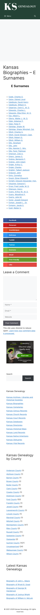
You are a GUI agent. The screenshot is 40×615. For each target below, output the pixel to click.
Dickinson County (13, 496)
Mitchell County (13, 521)
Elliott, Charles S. (16, 132)
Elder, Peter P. (15, 124)
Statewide (10, 539)
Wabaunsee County (14, 550)
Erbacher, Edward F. (17, 184)
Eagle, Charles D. (16, 97)
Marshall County (13, 518)
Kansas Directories (14, 425)
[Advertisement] (20, 40)
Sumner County (13, 543)
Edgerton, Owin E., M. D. (19, 108)
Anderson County (13, 470)
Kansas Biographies (14, 403)
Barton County (12, 478)
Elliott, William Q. (16, 140)
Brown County (12, 481)
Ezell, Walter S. (15, 208)
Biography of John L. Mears (18, 581)
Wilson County (12, 554)
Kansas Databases (14, 422)
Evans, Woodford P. (17, 194)
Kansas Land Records (15, 432)
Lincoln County (12, 514)
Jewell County (12, 507)
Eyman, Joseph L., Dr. (18, 203)
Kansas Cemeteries (14, 407)
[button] (35, 16)
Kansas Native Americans (17, 436)
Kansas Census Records (16, 411)
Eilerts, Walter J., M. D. (18, 118)
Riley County (11, 528)
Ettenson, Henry (15, 189)
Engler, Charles (15, 167)
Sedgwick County (13, 536)
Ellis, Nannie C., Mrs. (17, 148)
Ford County (11, 499)
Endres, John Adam (17, 162)
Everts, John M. (15, 197)
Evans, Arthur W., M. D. (18, 192)
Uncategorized (12, 546)
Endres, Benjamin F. (17, 159)
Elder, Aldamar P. (16, 121)
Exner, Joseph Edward (18, 200)
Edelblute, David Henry (18, 102)
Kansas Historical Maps (16, 429)
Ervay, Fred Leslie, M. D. (19, 186)
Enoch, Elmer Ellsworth (18, 178)
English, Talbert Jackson (19, 170)
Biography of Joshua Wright (18, 594)
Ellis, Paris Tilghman (17, 151)
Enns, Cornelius (15, 175)
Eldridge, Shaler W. (17, 127)
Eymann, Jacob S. (16, 205)
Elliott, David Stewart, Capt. (20, 135)
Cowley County (12, 492)
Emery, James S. (16, 156)
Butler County (12, 485)
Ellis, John (13, 146)
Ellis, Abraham (15, 143)
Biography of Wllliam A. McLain (19, 598)
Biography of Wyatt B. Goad (18, 584)
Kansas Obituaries (14, 440)
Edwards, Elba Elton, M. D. (20, 113)
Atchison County (13, 474)
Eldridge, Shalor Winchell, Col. (21, 129)
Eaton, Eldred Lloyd (17, 99)
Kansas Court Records (16, 418)
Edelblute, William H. (17, 105)
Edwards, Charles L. (17, 110)
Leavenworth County (15, 510)
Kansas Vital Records (15, 443)
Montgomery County (15, 525)
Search (9, 374)
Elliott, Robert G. (16, 137)
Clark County (11, 489)
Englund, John (15, 173)
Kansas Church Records (16, 414)
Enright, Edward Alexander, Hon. (23, 181)
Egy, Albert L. (14, 116)
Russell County (12, 532)
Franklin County (13, 503)
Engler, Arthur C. (16, 165)
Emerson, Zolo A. (16, 154)
